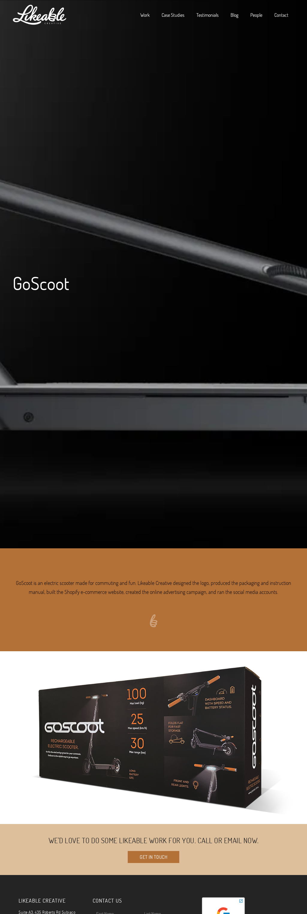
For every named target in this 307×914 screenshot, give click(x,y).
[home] (40, 15)
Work (145, 15)
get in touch (153, 857)
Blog (234, 15)
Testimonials (207, 15)
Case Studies (173, 15)
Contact (281, 15)
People (256, 15)
